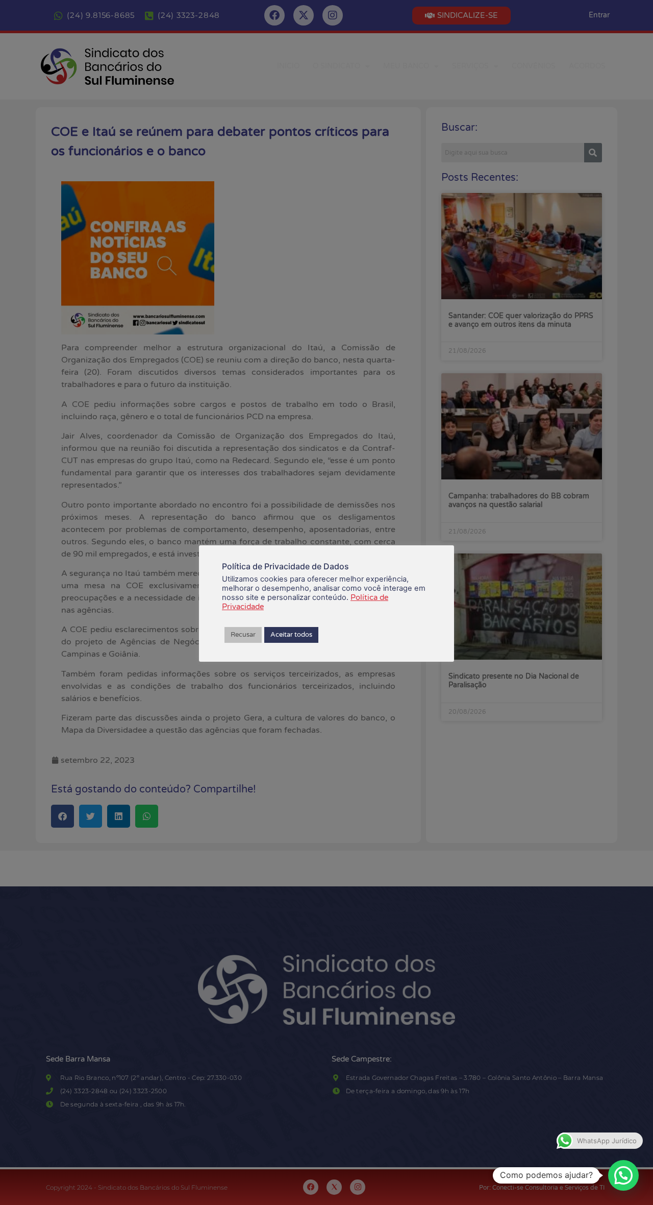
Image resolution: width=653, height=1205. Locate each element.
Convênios (534, 66)
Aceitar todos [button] (291, 635)
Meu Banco (406, 66)
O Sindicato (336, 66)
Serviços (470, 66)
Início (288, 66)
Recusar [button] (243, 635)
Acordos (587, 66)
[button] (623, 1175)
